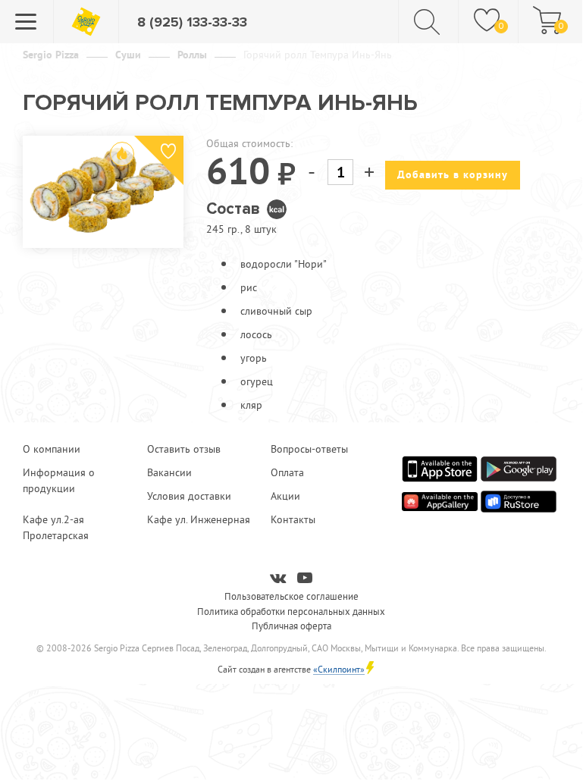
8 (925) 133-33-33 (192, 22)
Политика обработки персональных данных (291, 611)
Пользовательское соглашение (291, 596)
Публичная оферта (291, 625)
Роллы (192, 54)
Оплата (287, 472)
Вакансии (169, 472)
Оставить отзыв (184, 449)
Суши (128, 54)
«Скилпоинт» (339, 669)
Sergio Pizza (51, 54)
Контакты (293, 519)
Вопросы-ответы (309, 449)
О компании (51, 449)
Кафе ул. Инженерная (198, 519)
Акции (285, 496)
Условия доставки (189, 496)
